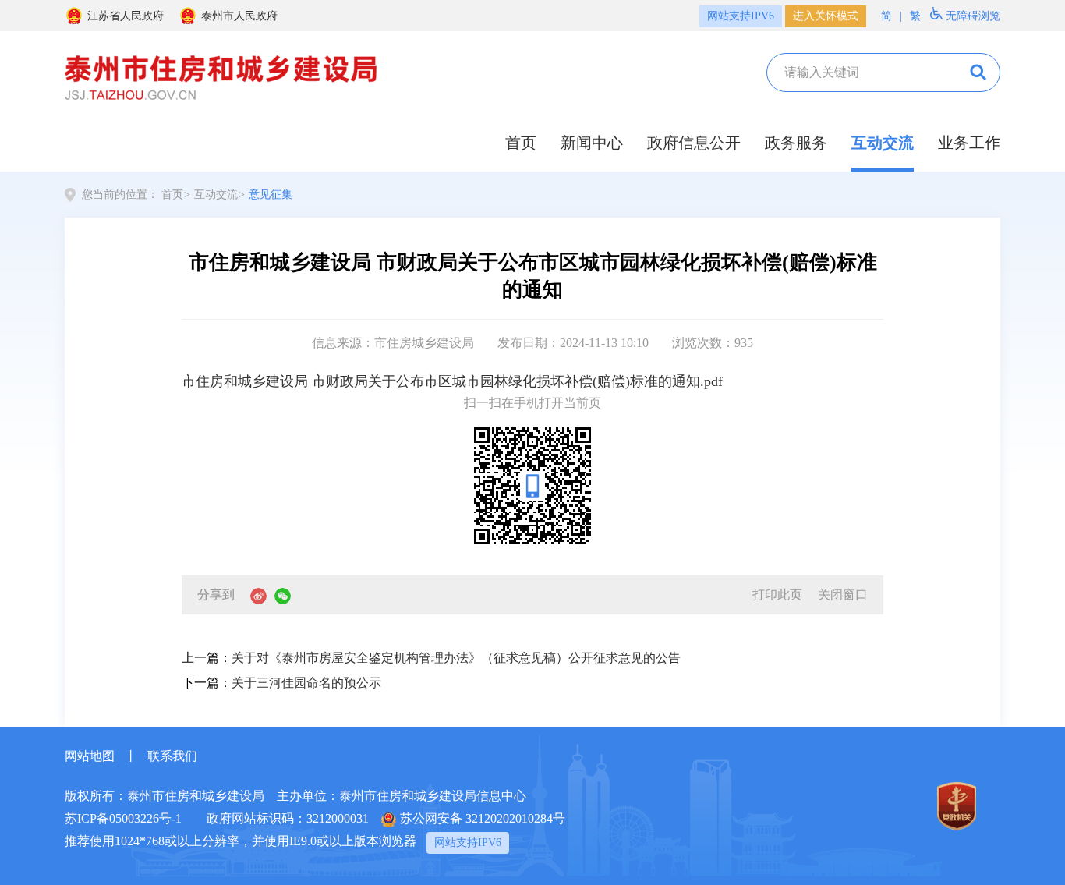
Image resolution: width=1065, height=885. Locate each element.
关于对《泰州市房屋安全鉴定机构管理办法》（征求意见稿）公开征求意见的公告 (456, 657)
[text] (861, 72)
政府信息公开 (694, 142)
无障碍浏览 (973, 16)
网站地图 (90, 756)
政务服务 (796, 142)
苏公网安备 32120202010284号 (482, 818)
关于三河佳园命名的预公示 (306, 682)
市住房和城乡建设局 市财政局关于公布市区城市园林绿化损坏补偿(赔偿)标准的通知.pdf (452, 381)
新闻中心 (592, 142)
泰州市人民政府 (239, 16)
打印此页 (777, 594)
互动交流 (882, 142)
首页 (520, 142)
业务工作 (969, 142)
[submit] (977, 72)
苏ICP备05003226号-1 (123, 818)
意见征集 (270, 194)
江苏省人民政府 (125, 16)
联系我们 (172, 756)
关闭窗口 (843, 594)
